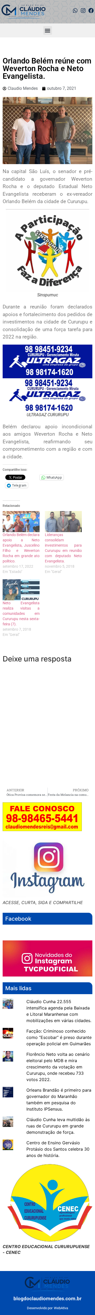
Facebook (18, 918)
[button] (47, 30)
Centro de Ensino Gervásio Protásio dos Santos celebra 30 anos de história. (57, 1149)
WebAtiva (61, 1308)
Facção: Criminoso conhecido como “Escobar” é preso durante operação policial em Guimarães (59, 1037)
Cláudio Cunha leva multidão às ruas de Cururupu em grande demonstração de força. (58, 1126)
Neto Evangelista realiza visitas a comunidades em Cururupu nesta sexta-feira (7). (21, 613)
